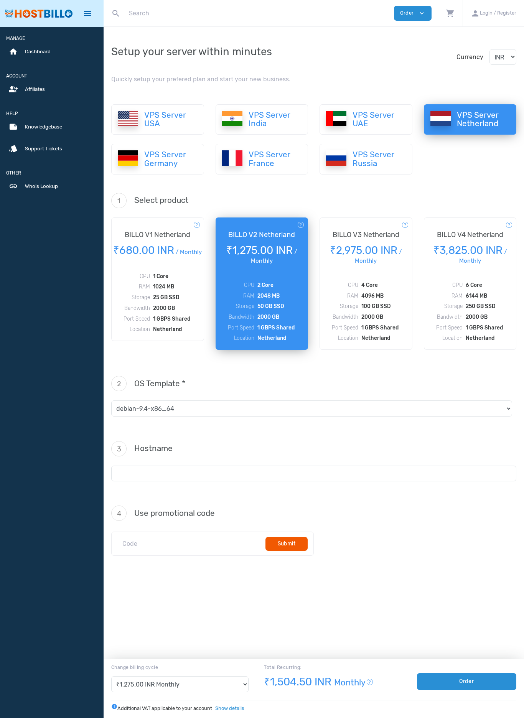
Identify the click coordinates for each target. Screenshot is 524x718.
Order (466, 681)
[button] (450, 13)
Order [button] (412, 13)
